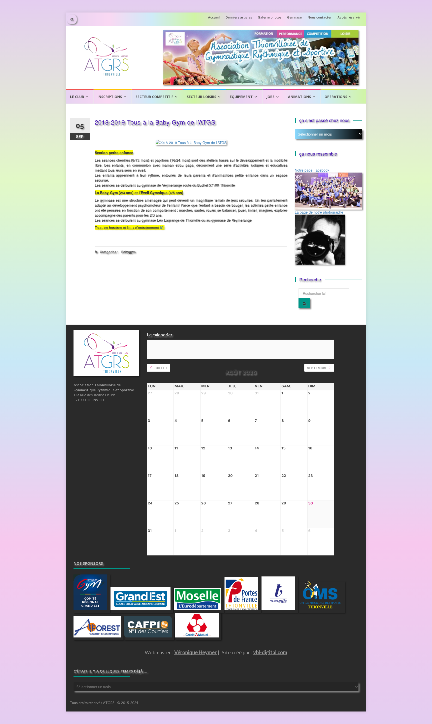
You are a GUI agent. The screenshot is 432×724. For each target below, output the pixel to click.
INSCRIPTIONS (110, 96)
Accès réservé (349, 17)
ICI (162, 227)
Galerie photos (269, 17)
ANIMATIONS (299, 96)
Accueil (214, 17)
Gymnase (294, 17)
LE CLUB (77, 96)
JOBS (270, 96)
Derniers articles (239, 17)
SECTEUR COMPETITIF (154, 96)
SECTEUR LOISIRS (201, 96)
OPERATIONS (335, 96)
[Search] (304, 303)
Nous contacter (320, 17)
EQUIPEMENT (241, 96)
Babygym (128, 251)
